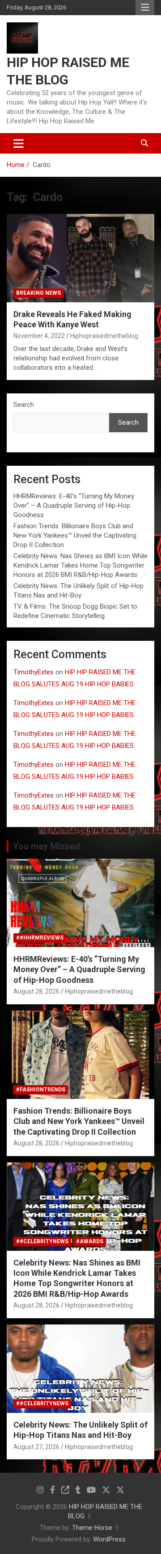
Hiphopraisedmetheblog (104, 335)
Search (23, 405)
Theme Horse (92, 1528)
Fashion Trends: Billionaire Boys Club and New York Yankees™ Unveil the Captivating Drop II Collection (74, 535)
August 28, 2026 (36, 991)
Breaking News (38, 293)
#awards (89, 1241)
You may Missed (46, 846)
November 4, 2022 (39, 335)
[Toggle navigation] (18, 143)
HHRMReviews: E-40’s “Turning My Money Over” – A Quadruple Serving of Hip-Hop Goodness (73, 505)
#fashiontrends (40, 1089)
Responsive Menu (145, 7)
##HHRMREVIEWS (40, 938)
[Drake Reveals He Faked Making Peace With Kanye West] (80, 257)
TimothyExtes (33, 672)
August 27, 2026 (36, 1446)
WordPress (109, 1539)
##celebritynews (42, 1241)
